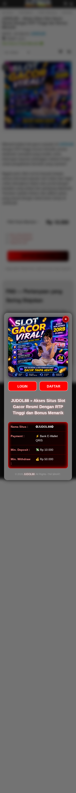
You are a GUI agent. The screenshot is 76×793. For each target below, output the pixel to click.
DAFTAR (53, 386)
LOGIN (22, 386)
